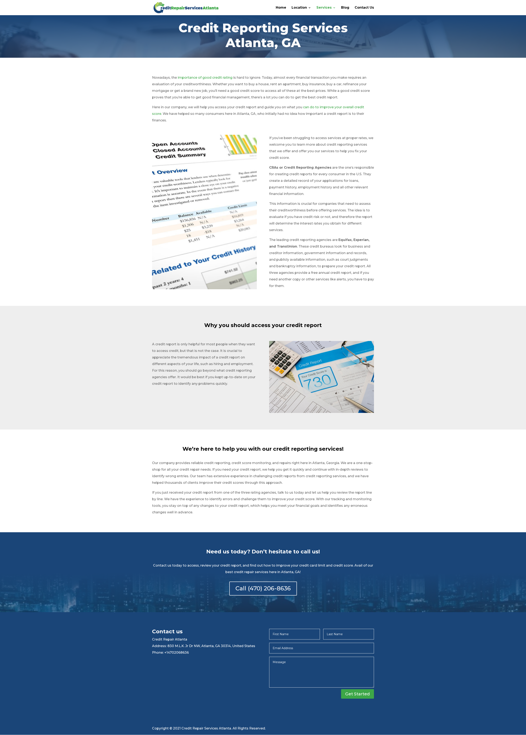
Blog (345, 7)
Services (324, 7)
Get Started (357, 693)
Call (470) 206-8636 (263, 588)
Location (299, 7)
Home (281, 7)
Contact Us (364, 7)
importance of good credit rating (205, 77)
